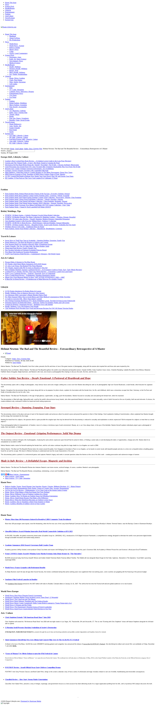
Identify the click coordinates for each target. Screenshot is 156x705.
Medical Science (14, 63)
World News (13, 44)
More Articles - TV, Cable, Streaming (17, 478)
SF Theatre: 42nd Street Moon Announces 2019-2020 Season (25, 264)
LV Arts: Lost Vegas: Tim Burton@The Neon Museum (23, 266)
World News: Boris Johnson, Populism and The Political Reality (26, 601)
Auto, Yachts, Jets (15, 126)
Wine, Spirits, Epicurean (17, 82)
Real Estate (13, 130)
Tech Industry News (16, 61)
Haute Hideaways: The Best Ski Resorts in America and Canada (26, 242)
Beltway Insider (14, 48)
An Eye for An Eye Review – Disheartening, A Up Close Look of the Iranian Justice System (36, 490)
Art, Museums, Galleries (17, 111)
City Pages (13, 95)
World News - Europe (16, 46)
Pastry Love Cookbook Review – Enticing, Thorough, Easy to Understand (30, 273)
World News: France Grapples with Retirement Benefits (25, 567)
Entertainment (9, 12)
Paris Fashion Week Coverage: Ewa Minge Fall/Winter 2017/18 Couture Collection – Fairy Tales (37, 205)
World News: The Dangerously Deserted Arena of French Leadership (28, 607)
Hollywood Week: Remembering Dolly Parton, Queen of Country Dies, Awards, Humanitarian (37, 488)
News (7, 4)
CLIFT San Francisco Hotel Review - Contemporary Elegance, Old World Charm (32, 254)
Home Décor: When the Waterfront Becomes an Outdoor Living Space (29, 500)
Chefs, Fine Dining (15, 80)
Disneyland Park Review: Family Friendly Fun (21, 248)
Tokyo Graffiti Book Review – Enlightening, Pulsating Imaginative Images (30, 275)
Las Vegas (12, 97)
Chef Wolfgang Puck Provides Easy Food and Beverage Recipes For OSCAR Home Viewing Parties (39, 308)
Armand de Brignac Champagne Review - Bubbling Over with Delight (29, 304)
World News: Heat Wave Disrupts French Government (23, 595)
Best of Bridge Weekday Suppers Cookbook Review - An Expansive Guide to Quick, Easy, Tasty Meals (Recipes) (43, 270)
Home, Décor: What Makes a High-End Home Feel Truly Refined (27, 492)
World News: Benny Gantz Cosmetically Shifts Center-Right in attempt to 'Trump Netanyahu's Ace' (38, 603)
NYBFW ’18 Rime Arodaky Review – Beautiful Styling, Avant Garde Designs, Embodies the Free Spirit (40, 225)
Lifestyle (8, 10)
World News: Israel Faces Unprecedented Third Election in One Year (28, 609)
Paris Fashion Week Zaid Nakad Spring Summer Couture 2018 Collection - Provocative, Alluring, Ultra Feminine (43, 197)
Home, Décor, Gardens (17, 78)
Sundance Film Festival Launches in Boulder (21, 579)
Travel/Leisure (10, 18)
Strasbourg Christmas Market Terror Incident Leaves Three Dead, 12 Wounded (31, 597)
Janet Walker (17, 362)
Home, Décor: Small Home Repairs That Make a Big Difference (26, 498)
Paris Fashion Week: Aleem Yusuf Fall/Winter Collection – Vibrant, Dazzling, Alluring (34, 199)
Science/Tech (9, 6)
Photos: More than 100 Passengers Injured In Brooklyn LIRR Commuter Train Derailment (38, 519)
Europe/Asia (9, 20)
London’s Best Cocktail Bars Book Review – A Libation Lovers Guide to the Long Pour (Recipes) (38, 161)
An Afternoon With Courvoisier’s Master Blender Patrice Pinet (26, 295)
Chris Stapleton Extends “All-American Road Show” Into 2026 (28, 617)
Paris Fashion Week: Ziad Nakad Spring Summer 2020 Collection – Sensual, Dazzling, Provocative (38, 203)
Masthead (12, 36)
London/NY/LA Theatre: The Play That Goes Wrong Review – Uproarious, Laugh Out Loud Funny (39, 272)
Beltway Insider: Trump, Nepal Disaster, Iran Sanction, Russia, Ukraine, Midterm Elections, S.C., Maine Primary (43, 486)
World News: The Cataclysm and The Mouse (20, 599)
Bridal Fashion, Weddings (18, 103)
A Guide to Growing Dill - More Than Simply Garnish (23, 299)
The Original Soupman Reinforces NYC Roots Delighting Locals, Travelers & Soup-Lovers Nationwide (40, 301)
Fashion (7, 14)
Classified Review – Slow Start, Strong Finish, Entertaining (26, 679)
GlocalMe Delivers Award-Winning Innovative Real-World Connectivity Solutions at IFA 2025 (39, 531)
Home (12, 149)
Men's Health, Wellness (17, 72)
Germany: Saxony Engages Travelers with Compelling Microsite (26, 170)
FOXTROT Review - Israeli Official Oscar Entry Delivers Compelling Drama (33, 667)
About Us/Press (14, 38)
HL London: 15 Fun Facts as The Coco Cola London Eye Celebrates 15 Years (31, 178)
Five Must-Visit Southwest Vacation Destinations (21, 252)
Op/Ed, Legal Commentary (18, 53)
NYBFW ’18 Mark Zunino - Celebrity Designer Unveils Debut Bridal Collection (32, 215)
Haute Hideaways (15, 124)
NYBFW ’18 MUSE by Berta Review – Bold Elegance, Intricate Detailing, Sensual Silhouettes (37, 223)
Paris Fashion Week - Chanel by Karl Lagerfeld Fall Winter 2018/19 (28, 207)
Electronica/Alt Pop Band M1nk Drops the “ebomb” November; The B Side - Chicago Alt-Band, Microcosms (42, 165)
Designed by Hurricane (29, 701)
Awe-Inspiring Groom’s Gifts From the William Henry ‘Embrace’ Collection (30, 221)
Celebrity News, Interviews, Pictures (21, 91)
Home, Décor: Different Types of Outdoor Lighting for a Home (26, 494)
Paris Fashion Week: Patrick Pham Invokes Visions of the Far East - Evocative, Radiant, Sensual (37, 194)
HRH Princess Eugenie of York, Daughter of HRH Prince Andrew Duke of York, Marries (35, 174)
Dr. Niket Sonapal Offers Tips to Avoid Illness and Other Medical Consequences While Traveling (37, 297)
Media (39, 701)
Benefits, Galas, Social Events (19, 120)
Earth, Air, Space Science (17, 59)
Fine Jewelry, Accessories (18, 107)
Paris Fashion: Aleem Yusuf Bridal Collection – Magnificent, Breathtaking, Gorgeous (33, 229)
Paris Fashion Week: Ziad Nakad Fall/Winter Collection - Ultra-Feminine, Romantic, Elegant (36, 201)
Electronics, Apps (15, 57)
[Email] (8, 353)
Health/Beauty (10, 8)
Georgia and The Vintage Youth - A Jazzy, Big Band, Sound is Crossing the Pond (32, 163)
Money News (13, 49)
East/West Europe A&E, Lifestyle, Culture (23, 139)
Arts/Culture (9, 16)
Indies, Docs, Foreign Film (18, 112)
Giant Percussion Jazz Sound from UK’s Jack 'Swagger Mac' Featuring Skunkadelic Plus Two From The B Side (42, 167)
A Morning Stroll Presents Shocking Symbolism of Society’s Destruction (30, 627)
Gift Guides (13, 84)
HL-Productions (14, 40)
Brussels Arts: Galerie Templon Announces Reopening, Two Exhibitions (29, 169)
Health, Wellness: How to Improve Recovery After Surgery (25, 293)
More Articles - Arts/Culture (14, 476)
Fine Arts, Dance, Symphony (19, 118)
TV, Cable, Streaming (16, 90)
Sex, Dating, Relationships (18, 74)
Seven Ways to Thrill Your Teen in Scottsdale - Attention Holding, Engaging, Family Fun (35, 240)
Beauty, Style (13, 70)
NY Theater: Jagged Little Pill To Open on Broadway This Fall (26, 268)
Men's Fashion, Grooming (18, 105)
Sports (11, 132)
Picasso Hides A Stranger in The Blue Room (20, 262)
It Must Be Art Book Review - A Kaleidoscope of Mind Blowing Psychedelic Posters (33, 279)
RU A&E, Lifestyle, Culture (18, 143)
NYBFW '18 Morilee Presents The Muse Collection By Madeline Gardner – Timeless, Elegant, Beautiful (40, 217)
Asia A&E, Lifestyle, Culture (19, 141)
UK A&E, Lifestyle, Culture (18, 135)
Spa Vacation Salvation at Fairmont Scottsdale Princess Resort (26, 250)
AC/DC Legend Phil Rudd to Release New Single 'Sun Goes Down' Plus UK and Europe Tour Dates (39, 176)
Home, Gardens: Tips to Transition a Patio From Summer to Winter (27, 502)
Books (11, 116)
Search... (4, 151)
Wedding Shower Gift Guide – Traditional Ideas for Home (24, 227)
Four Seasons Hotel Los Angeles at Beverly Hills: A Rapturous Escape (28, 244)
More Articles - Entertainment (19, 474)
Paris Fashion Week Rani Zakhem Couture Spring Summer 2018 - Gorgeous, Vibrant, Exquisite (37, 195)
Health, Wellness (15, 67)
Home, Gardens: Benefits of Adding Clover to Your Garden (25, 504)
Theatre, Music (14, 114)
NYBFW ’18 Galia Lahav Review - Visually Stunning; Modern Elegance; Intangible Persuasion (37, 219)
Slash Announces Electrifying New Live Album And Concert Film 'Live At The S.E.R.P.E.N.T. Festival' (42, 640)
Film (10, 88)
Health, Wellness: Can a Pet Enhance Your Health (21, 306)
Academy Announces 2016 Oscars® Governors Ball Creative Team (29, 545)
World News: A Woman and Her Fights (18, 605)
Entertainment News (16, 93)
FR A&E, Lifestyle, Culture (18, 137)
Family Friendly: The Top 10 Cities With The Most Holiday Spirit (27, 246)
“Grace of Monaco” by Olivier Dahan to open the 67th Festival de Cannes (31, 653)
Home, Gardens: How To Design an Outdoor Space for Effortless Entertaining (31, 496)
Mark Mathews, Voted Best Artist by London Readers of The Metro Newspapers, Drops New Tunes (38, 172)
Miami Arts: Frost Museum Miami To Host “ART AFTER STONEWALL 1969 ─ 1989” (35, 277)
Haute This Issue (10, 3)
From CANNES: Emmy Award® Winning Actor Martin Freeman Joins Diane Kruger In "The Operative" (43, 554)
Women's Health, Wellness (18, 69)
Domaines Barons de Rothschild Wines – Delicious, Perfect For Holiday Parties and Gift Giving (37, 303)
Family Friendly (14, 128)
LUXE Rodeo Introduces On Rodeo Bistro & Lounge (23, 291)
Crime (11, 51)
